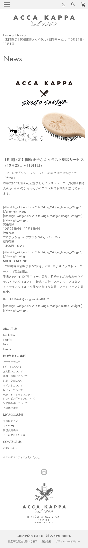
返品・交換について (14, 381)
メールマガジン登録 (14, 435)
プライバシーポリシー (67, 541)
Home (7, 35)
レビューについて (13, 390)
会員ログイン (10, 421)
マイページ (9, 426)
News (19, 35)
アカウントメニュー (63, 4)
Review (7, 349)
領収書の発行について (15, 403)
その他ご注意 (10, 408)
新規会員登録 (10, 430)
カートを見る (73, 4)
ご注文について (11, 362)
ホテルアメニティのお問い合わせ (21, 457)
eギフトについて (12, 367)
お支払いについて (13, 371)
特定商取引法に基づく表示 (22, 541)
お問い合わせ (10, 448)
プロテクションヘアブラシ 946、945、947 (32, 237)
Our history (9, 335)
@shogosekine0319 (35, 299)
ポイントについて (13, 385)
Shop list (7, 340)
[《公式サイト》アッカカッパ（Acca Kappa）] (44, 20)
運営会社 (46, 541)
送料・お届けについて (15, 376)
